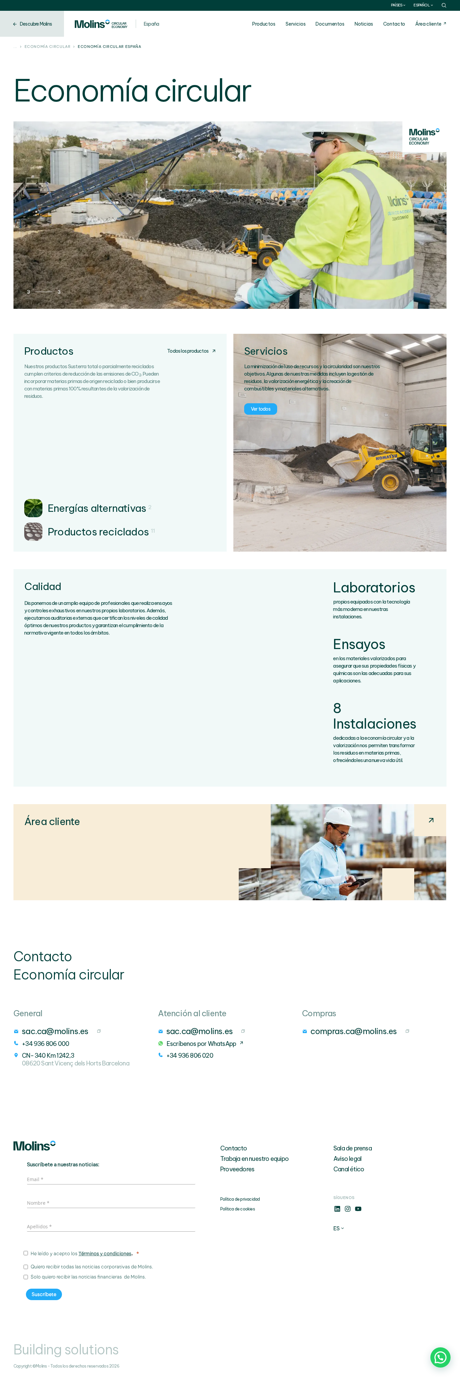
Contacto (394, 24)
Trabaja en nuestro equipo (254, 1159)
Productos (263, 24)
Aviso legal (347, 1159)
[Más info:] (337, 1210)
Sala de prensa (352, 1148)
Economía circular (48, 47)
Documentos (330, 24)
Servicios (296, 24)
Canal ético (348, 1169)
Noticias (364, 24)
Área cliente (428, 24)
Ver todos (260, 409)
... (15, 47)
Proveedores (237, 1169)
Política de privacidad (240, 1199)
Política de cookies (237, 1208)
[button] (440, 1357)
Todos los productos (187, 351)
